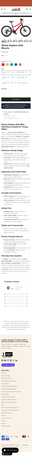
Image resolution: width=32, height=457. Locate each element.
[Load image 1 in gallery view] (16, 27)
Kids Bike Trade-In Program (8, 399)
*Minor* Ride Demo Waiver (8, 381)
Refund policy (5, 394)
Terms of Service (6, 418)
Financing (4, 373)
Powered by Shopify (14, 446)
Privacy (3, 415)
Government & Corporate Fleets (10, 410)
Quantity (4, 88)
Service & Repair (5, 375)
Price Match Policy (6, 413)
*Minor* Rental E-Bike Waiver (9, 386)
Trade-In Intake (5, 426)
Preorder (16, 99)
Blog (2, 405)
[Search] (6, 9)
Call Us (8, 454)
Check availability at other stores (11, 118)
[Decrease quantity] (2, 92)
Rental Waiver (5, 383)
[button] (16, 294)
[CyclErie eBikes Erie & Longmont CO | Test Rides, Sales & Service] (16, 9)
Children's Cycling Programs (9, 402)
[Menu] (2, 9)
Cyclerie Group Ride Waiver (8, 389)
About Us (4, 420)
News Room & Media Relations (10, 407)
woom (5, 55)
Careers (3, 423)
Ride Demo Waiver (6, 378)
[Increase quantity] (9, 92)
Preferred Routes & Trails (8, 397)
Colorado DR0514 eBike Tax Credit (11, 391)
